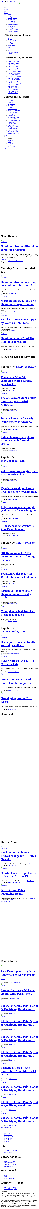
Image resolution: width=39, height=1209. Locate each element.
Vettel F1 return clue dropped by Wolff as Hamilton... (19, 321)
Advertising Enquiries (10, 1189)
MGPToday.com (26, 366)
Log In (6, 1176)
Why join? (13, 1)
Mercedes (11, 49)
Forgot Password (9, 1178)
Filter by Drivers (12, 19)
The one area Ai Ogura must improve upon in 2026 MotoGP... (18, 401)
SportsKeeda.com (13, 690)
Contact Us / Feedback (10, 1187)
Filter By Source (9, 1140)
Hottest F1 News (13, 23)
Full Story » (4, 259)
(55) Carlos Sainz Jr (13, 88)
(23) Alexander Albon (14, 79)
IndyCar (10, 143)
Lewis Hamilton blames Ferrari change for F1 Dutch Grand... (18, 856)
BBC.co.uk (11, 100)
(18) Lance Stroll (13, 74)
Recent (6, 13)
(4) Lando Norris (13, 66)
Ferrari (10, 42)
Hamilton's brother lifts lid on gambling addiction (19, 248)
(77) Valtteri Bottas (13, 91)
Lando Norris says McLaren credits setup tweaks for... (18, 992)
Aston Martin (12, 40)
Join (7, 1)
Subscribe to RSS (9, 1166)
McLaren (10, 47)
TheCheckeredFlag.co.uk (15, 132)
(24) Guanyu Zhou (13, 81)
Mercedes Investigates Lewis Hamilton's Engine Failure (18, 302)
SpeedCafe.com (12, 130)
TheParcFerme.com (13, 133)
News (9, 16)
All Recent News (6, 1127)
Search (6, 148)
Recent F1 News (13, 24)
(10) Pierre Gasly (13, 68)
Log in (3, 1)
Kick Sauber (11, 45)
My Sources (11, 26)
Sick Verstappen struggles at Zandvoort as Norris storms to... (18, 975)
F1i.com (10, 107)
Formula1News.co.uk (14, 110)
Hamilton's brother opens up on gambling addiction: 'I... (18, 283)
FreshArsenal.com (13, 653)
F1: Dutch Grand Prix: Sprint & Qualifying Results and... (19, 1007)
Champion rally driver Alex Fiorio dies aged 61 (18, 613)
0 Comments (19, 261)
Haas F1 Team (12, 44)
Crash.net (10, 102)
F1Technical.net (12, 109)
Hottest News (8, 1133)
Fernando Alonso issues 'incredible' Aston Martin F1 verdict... (18, 1071)
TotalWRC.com (25, 542)
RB (9, 50)
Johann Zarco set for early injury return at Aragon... (17, 420)
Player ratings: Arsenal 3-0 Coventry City (17, 662)
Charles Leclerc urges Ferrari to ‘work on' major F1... (19, 874)
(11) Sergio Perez (13, 70)
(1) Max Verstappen (13, 61)
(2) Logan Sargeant (13, 63)
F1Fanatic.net (12, 105)
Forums (6, 1141)
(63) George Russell (14, 89)
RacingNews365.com (14, 127)
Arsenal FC (11, 147)
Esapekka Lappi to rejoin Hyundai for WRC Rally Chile (16, 594)
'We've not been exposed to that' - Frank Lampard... (17, 681)
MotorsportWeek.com (14, 119)
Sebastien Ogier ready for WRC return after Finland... (18, 575)
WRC (9, 142)
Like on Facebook (9, 1163)
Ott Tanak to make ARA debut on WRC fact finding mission (18, 556)
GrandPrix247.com (13, 117)
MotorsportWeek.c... (14, 429)
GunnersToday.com (13, 631)
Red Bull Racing (13, 52)
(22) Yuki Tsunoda (13, 78)
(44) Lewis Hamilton (14, 86)
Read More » (33, 864)
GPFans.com (11, 115)
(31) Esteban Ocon (13, 84)
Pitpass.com (11, 122)
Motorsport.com (12, 390)
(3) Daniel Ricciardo (14, 65)
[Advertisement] (19, 172)
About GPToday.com (10, 1150)
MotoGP (10, 140)
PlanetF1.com (12, 123)
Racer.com (11, 125)
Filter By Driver (9, 1138)
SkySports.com (12, 128)
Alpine (10, 39)
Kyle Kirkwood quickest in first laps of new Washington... (19, 490)
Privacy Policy (8, 1152)
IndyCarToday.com (13, 460)
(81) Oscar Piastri (13, 93)
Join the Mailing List (10, 1164)
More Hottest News (6, 901)
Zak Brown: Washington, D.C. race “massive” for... (19, 472)
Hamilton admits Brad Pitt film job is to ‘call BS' (17, 340)
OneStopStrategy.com (14, 120)
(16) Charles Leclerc (14, 73)
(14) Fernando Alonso (14, 71)
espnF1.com (11, 104)
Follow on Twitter (9, 1161)
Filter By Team (8, 1136)
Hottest (6, 11)
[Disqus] (19, 741)
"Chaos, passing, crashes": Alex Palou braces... (17, 527)
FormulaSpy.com (13, 112)
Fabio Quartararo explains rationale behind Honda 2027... (17, 440)
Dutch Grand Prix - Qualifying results (13, 892)
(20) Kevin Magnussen (14, 76)
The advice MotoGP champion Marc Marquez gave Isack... (16, 381)
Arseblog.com (12, 709)
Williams (10, 53)
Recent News (8, 1135)
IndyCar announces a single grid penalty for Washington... (19, 508)
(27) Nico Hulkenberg (14, 83)
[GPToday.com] (19, 3)
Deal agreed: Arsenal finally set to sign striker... (18, 643)
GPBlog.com (12, 114)
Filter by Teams (12, 18)
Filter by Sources (13, 21)
